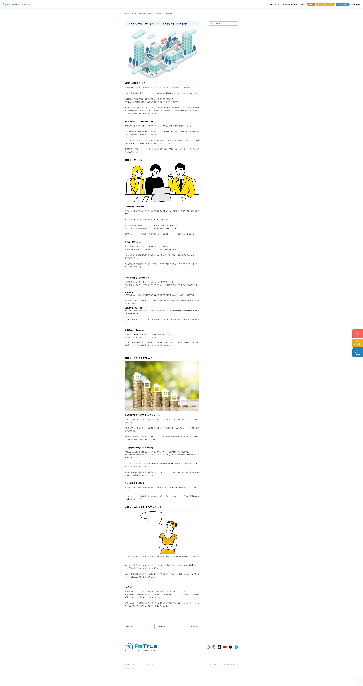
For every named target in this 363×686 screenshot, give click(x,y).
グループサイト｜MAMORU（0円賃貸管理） (223, 664)
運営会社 (128, 664)
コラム (271, 4)
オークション (264, 4)
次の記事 (194, 626)
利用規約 (151, 664)
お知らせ (303, 4)
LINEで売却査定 (342, 4)
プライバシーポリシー (139, 664)
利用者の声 (296, 4)
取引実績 (277, 4)
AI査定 (311, 4)
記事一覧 (162, 626)
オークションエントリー (325, 4)
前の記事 (129, 626)
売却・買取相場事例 (286, 4)
